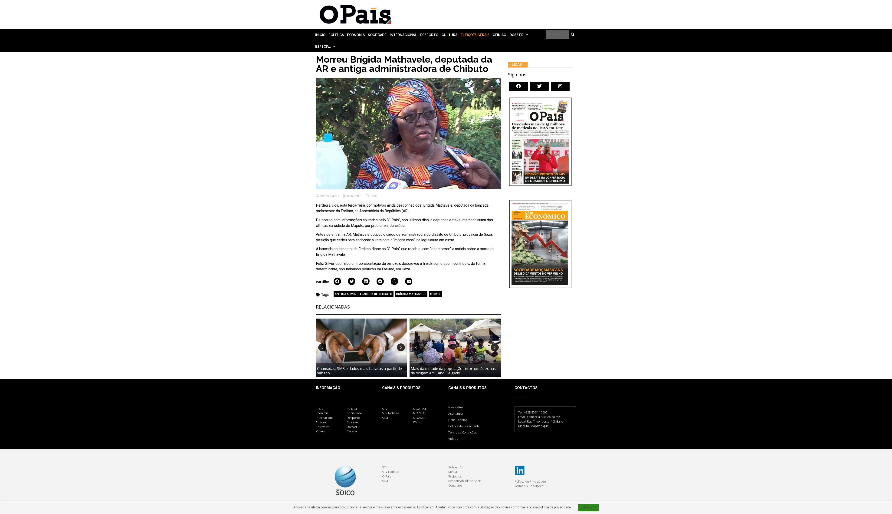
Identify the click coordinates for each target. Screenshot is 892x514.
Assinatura (455, 413)
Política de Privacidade (464, 426)
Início (320, 35)
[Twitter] (539, 86)
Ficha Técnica (457, 420)
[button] (337, 281)
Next (401, 347)
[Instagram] (560, 86)
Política (336, 35)
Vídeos (453, 439)
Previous (322, 347)
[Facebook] (518, 86)
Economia (356, 35)
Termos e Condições (462, 432)
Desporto (429, 35)
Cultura (449, 35)
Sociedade (377, 35)
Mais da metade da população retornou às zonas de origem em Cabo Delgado (453, 371)
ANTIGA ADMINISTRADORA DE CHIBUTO (363, 294)
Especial (323, 46)
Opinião (499, 35)
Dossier (516, 35)
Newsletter (455, 407)
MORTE (435, 294)
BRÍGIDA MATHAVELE (411, 294)
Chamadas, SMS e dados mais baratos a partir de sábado (359, 371)
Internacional (403, 35)
